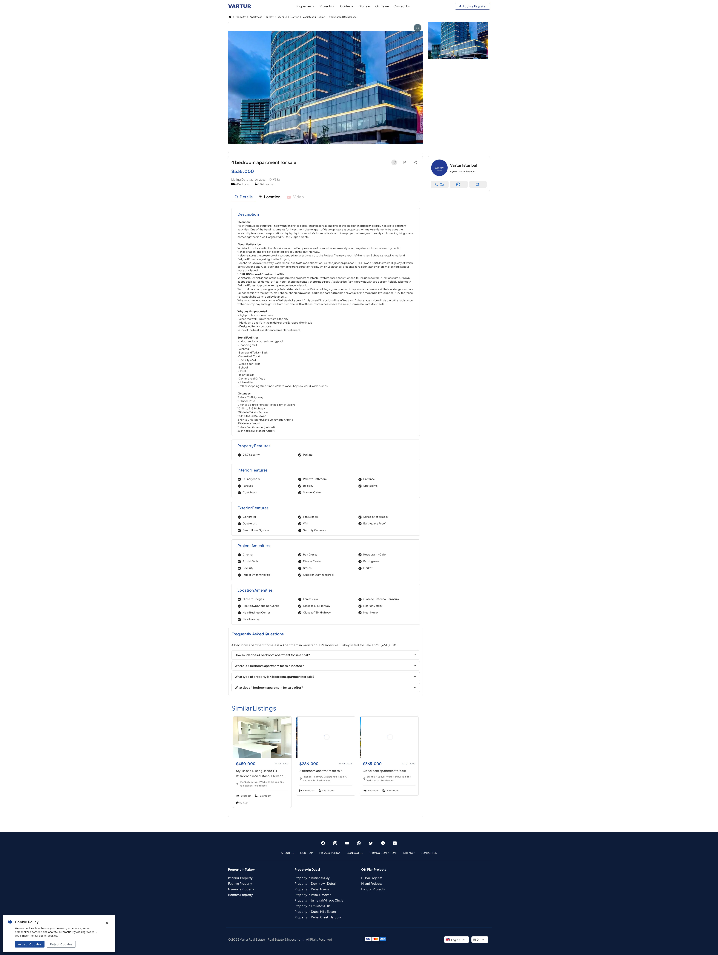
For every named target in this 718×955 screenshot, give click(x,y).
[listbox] (359, 852)
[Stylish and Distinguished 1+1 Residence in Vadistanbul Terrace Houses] (262, 756)
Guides (345, 6)
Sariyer (295, 17)
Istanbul (282, 17)
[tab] (243, 196)
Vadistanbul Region (314, 17)
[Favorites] (394, 162)
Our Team (382, 6)
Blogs (363, 6)
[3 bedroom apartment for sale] (389, 756)
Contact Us (401, 6)
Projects (326, 6)
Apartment (256, 17)
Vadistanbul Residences (342, 17)
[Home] (229, 17)
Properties (304, 6)
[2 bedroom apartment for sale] (325, 756)
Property (241, 17)
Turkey (269, 17)
